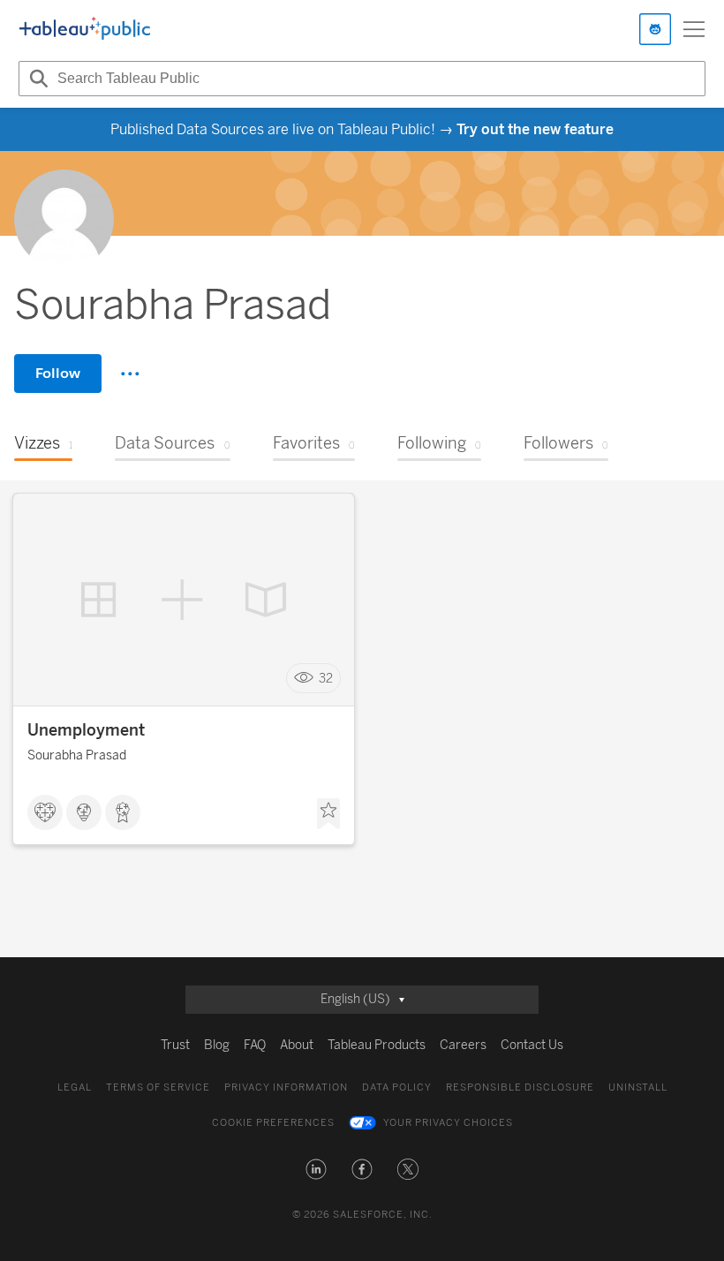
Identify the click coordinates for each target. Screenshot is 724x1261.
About (296, 1045)
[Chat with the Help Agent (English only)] (655, 29)
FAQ (255, 1045)
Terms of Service (158, 1087)
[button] (316, 1169)
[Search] (36, 78)
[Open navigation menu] (694, 29)
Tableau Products (377, 1045)
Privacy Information (286, 1087)
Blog (217, 1045)
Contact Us (532, 1045)
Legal (74, 1087)
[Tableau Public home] (84, 29)
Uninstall (637, 1087)
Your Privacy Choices (448, 1123)
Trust (175, 1045)
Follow (57, 373)
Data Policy (397, 1087)
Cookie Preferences (273, 1123)
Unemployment (86, 730)
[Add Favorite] (328, 814)
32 (326, 678)
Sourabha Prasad (76, 755)
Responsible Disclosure (520, 1087)
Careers (463, 1045)
